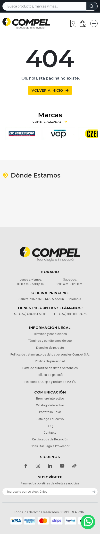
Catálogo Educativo (50, 419)
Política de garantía (50, 375)
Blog (50, 426)
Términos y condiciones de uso (50, 340)
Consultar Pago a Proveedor (50, 446)
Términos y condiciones (50, 334)
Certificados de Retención (50, 439)
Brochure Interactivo (50, 398)
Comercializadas (47, 121)
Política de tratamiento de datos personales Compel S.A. (50, 354)
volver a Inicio (47, 90)
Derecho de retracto (50, 347)
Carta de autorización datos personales (50, 368)
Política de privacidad (50, 361)
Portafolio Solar (50, 412)
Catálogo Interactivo (50, 405)
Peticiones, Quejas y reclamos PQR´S (50, 382)
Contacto (50, 432)
